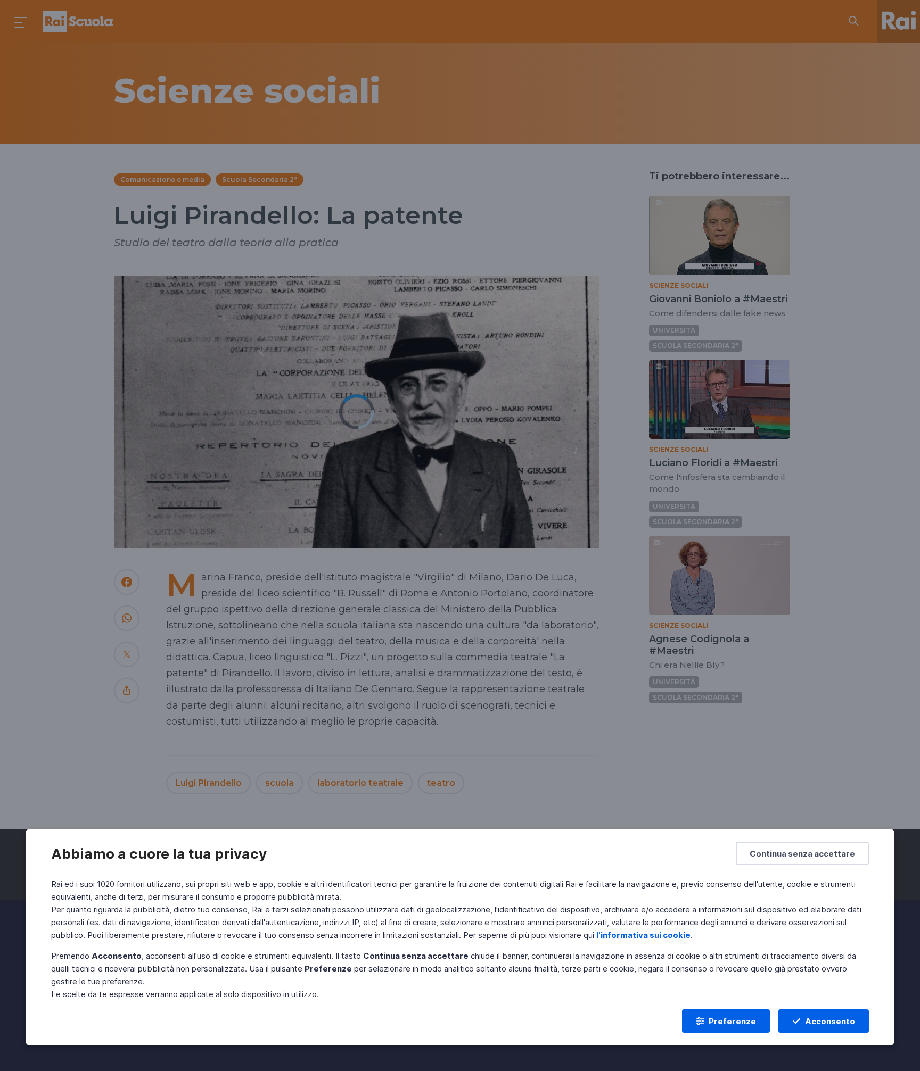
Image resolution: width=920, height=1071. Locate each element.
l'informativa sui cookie (643, 935)
